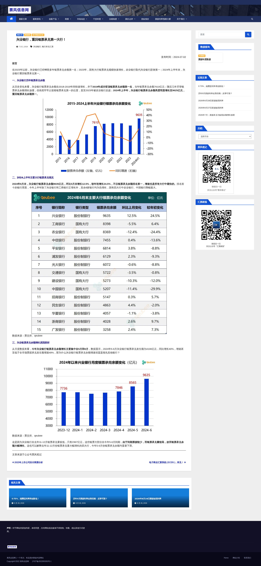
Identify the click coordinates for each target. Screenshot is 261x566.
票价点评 (129, 19)
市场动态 (81, 19)
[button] (252, 19)
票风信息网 (11, 558)
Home (226, 558)
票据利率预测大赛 (163, 19)
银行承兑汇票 (47, 46)
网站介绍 (236, 558)
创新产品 (53, 19)
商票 (67, 19)
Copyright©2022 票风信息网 (18, 561)
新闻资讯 (37, 19)
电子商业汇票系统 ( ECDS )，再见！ (166, 462)
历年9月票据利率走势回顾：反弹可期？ (90, 498)
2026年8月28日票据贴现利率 (148, 498)
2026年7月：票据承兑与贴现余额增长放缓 (216, 115)
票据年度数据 (204, 59)
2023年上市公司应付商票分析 (28, 462)
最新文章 (23, 19)
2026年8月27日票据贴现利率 (210, 108)
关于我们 (181, 19)
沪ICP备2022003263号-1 (41, 561)
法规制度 (113, 19)
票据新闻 (27, 35)
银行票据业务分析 (38, 35)
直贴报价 (145, 19)
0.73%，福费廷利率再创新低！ (25, 498)
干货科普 (97, 19)
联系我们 (247, 558)
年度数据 (202, 55)
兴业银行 (37, 46)
